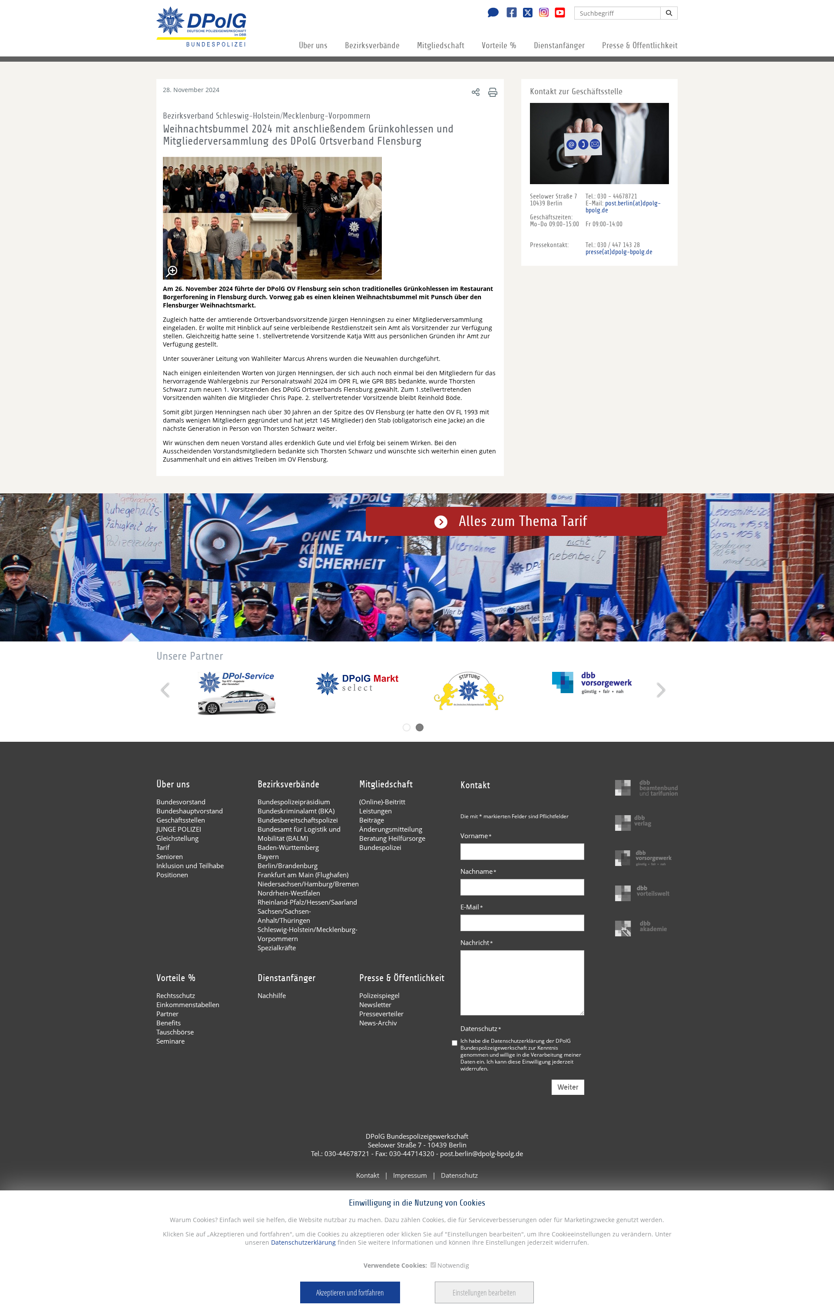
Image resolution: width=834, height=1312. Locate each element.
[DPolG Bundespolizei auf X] (524, 13)
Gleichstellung (177, 838)
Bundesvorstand (180, 801)
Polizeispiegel (379, 995)
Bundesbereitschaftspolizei (298, 820)
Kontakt (367, 1175)
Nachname (478, 871)
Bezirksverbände (372, 45)
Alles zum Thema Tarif (523, 521)
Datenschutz (480, 1028)
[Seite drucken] (491, 92)
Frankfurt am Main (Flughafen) (303, 874)
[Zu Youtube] (557, 13)
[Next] (660, 690)
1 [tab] (406, 727)
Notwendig (453, 1265)
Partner (167, 1013)
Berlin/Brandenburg (288, 865)
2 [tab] (420, 727)
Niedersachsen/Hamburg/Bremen (308, 883)
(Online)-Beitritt (382, 801)
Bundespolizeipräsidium (294, 801)
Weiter (568, 1087)
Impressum (410, 1175)
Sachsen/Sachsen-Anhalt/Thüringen (284, 916)
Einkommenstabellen (187, 1004)
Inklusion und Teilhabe (190, 865)
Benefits (168, 1022)
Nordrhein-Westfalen (289, 893)
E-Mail (471, 906)
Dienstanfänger (559, 45)
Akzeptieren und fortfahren (350, 1292)
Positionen (172, 874)
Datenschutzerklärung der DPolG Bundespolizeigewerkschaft (515, 1044)
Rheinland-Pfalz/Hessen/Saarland (307, 902)
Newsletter (375, 1004)
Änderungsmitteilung (390, 829)
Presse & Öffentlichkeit (640, 45)
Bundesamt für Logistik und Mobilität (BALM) (299, 834)
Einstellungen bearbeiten (484, 1292)
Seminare (170, 1041)
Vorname (476, 835)
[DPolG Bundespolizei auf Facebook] (508, 13)
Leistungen (375, 810)
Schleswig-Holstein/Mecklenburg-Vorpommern (307, 934)
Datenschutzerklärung (302, 1242)
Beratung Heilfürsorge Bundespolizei (392, 843)
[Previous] (166, 690)
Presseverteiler (381, 1013)
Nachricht (476, 942)
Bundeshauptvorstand (189, 810)
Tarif (162, 847)
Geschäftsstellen (180, 820)
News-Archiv (378, 1022)
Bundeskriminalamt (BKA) (296, 810)
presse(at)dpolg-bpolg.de (619, 251)
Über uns (313, 45)
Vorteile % (499, 45)
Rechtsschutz (175, 995)
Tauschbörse (175, 1032)
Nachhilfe (272, 995)
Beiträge (371, 820)
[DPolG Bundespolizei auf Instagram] (541, 12)
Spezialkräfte (277, 947)
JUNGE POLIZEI (178, 829)
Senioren (169, 856)
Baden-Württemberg (288, 847)
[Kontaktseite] (490, 13)
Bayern (268, 856)
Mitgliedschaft (440, 45)
